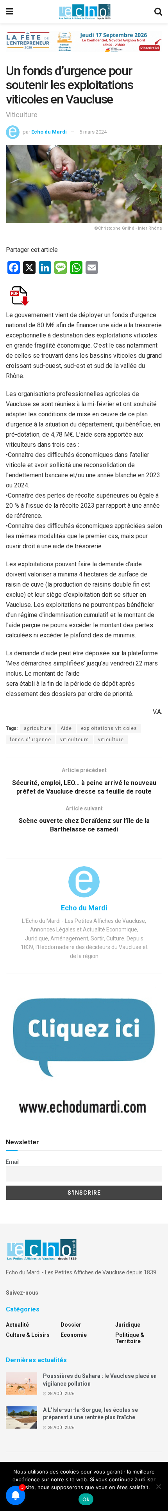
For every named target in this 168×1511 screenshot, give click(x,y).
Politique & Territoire (129, 1338)
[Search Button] (158, 11)
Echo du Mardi (49, 132)
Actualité (17, 1325)
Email (13, 1162)
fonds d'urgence (30, 739)
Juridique (127, 1325)
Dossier (71, 1325)
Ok (85, 1499)
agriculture (38, 728)
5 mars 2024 (93, 132)
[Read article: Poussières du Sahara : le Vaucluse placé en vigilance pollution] (21, 1383)
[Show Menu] (9, 11)
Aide (66, 728)
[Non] (158, 1486)
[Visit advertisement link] (84, 47)
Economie (74, 1335)
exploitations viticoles (109, 728)
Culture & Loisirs (28, 1335)
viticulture (111, 739)
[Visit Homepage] (84, 12)
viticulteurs (74, 739)
